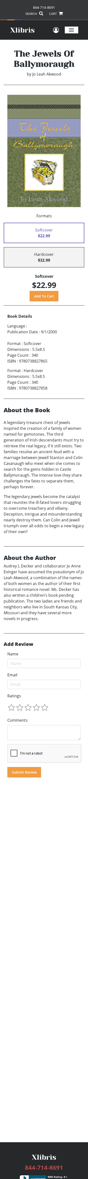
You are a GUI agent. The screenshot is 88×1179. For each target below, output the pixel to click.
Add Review (18, 644)
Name (12, 654)
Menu (71, 30)
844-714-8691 (44, 7)
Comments (17, 720)
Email (12, 675)
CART (53, 13)
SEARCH (31, 13)
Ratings (14, 696)
